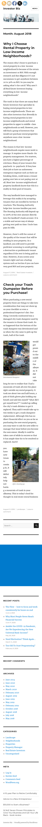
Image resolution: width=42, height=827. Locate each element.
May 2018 (10, 718)
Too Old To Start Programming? (20, 645)
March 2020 (11, 689)
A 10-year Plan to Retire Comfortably (20, 793)
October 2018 (12, 709)
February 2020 (12, 692)
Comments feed (13, 779)
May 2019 (10, 702)
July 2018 (10, 715)
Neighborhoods (13, 741)
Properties (10, 744)
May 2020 (10, 686)
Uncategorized (12, 754)
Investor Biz (11, 8)
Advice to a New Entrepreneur (17, 799)
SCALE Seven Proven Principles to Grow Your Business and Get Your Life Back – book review (20, 812)
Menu (34, 8)
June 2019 (10, 699)
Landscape (21, 509)
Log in (8, 773)
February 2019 (12, 705)
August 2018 (11, 712)
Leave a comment (10, 275)
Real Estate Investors (24, 272)
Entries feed (11, 776)
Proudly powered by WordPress (25, 823)
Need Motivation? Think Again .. (20, 639)
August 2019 (11, 696)
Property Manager (14, 747)
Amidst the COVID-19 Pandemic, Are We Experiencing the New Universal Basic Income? (21, 629)
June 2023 (10, 680)
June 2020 (10, 683)
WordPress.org (12, 782)
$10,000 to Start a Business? (16, 805)
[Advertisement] (21, 565)
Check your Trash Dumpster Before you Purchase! (18, 289)
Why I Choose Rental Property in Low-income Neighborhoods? (18, 50)
